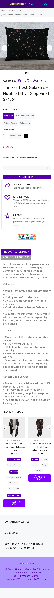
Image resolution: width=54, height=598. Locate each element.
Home (4, 10)
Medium (35, 464)
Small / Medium (13, 459)
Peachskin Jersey (14, 477)
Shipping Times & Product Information (20, 157)
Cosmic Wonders (16, 10)
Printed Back (15, 136)
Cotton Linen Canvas (25, 115)
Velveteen (8, 115)
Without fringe (14, 495)
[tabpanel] (27, 46)
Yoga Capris (39, 440)
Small (44, 459)
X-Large (39, 470)
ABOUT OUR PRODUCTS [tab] (16, 257)
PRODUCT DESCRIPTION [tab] (16, 252)
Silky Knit (14, 471)
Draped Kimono (14, 440)
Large (44, 464)
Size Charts (8, 147)
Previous (4, 48)
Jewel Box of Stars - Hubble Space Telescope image (14, 447)
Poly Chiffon (14, 488)
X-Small (35, 459)
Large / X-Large (14, 464)
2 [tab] (28, 73)
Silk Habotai (14, 483)
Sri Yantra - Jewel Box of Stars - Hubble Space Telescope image (40, 447)
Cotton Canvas (10, 123)
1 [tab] (26, 73)
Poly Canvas (25, 123)
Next (49, 48)
